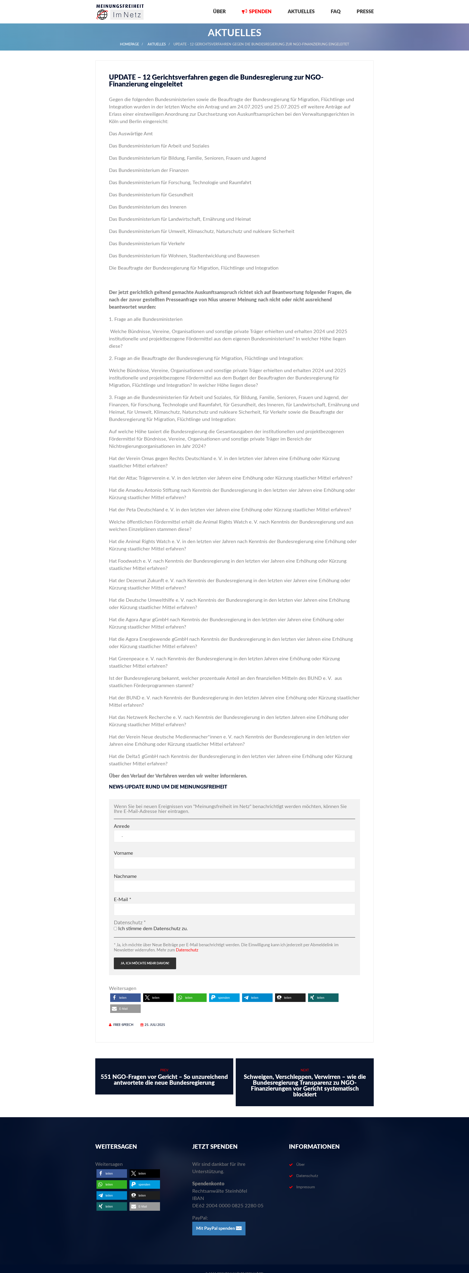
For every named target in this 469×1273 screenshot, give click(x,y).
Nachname (125, 876)
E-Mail (122, 899)
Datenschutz (187, 950)
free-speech (123, 1025)
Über (219, 11)
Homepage (129, 44)
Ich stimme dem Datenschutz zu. (152, 928)
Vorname (123, 853)
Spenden (260, 11)
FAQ (336, 11)
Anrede (122, 826)
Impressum (305, 1187)
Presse (365, 11)
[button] (125, 997)
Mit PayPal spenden (216, 1228)
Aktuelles (301, 11)
